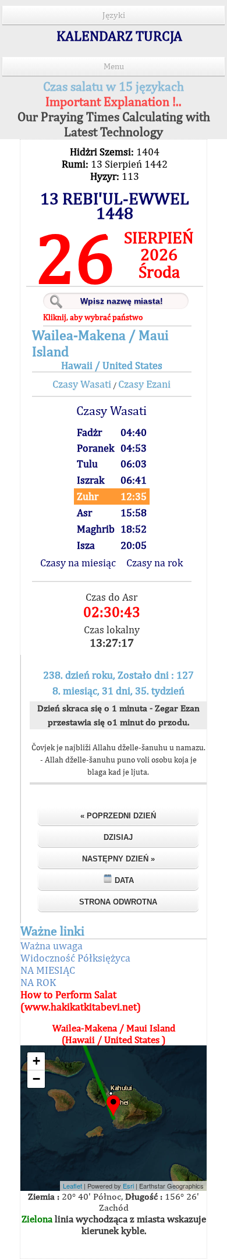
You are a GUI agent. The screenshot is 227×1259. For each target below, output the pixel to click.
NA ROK (38, 982)
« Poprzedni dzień (118, 815)
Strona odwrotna (118, 902)
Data (123, 880)
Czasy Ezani (144, 384)
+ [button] (36, 1061)
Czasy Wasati (81, 384)
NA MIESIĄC (47, 970)
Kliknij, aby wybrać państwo (93, 317)
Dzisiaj (118, 837)
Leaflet (72, 1185)
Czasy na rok (154, 562)
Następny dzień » (118, 858)
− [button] (36, 1079)
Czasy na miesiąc (78, 562)
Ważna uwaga (51, 945)
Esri (128, 1185)
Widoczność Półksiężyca (75, 958)
